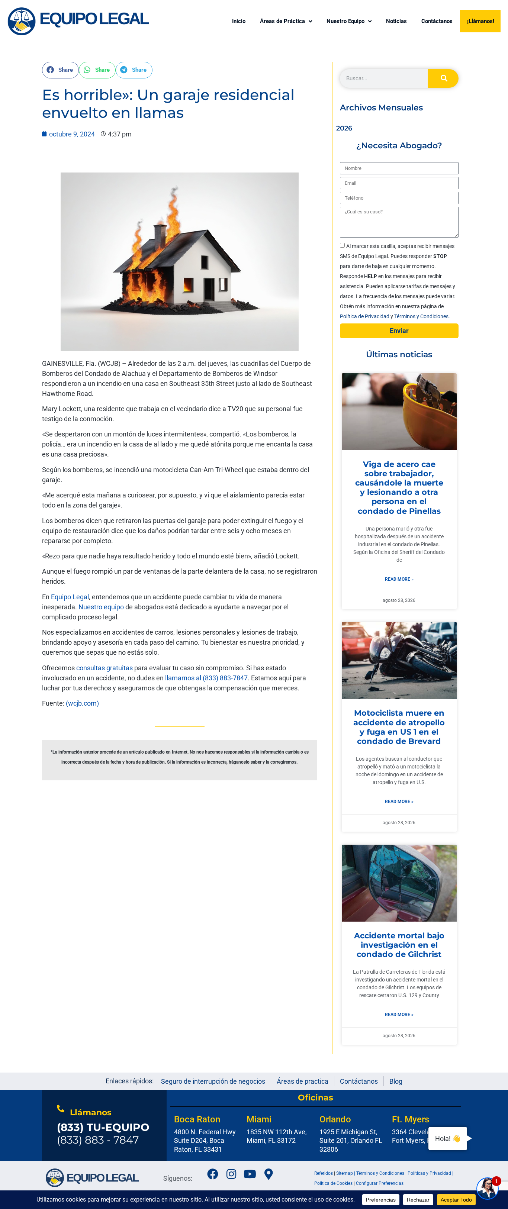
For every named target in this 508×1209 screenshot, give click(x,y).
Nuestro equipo (101, 607)
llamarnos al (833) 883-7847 (206, 678)
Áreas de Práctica (282, 21)
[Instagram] (231, 1174)
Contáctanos (437, 21)
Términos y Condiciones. (422, 316)
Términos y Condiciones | (382, 1173)
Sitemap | (346, 1173)
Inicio (238, 21)
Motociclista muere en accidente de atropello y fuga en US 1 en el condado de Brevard (399, 727)
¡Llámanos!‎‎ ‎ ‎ (482, 21)
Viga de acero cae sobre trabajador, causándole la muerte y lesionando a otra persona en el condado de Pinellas (399, 488)
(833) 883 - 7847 (103, 1133)
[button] (60, 70)
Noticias (396, 21)
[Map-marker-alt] (268, 1174)
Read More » (399, 579)
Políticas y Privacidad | (430, 1173)
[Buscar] (443, 78)
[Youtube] (249, 1174)
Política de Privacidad (365, 316)
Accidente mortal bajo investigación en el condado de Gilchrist (399, 945)
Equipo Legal (69, 597)
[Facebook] (212, 1174)
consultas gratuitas (104, 668)
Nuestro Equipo (345, 21)
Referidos (323, 1173)
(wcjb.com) (82, 703)
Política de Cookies (333, 1183)
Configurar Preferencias (379, 1183)
